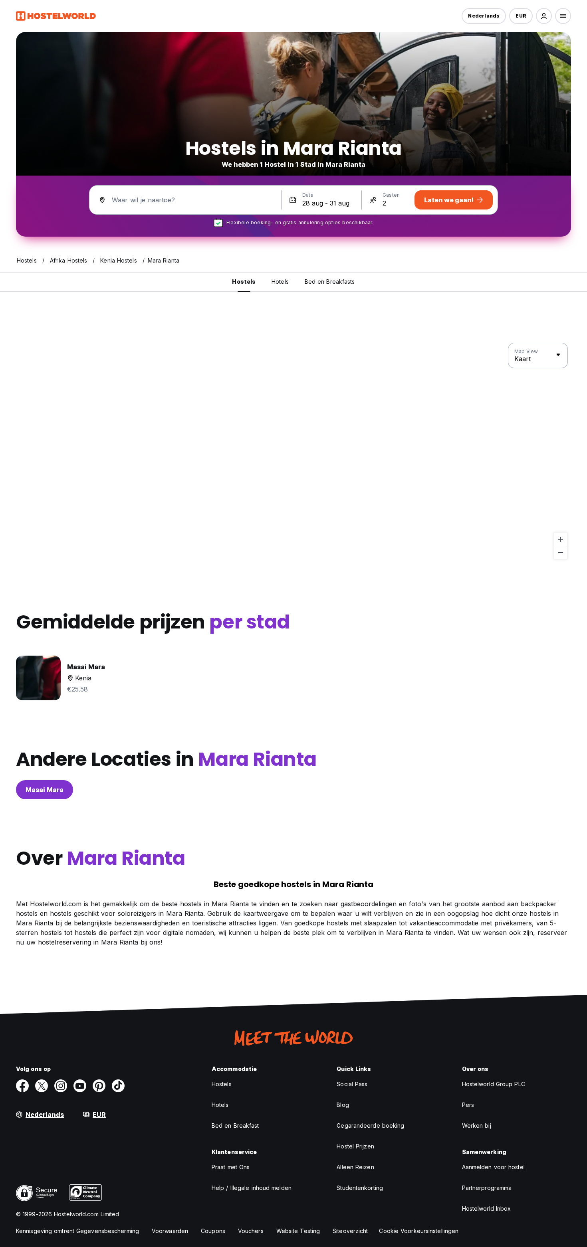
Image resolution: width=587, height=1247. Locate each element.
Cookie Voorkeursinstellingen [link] (418, 1230)
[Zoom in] (560, 539)
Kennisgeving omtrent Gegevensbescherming (77, 1230)
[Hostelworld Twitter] (41, 1085)
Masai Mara (44, 790)
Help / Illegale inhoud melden (252, 1187)
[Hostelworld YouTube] (79, 1085)
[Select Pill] (544, 16)
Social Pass (352, 1084)
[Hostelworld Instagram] (60, 1085)
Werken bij (476, 1125)
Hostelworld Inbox (486, 1208)
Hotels (220, 1104)
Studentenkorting (360, 1187)
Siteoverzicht (350, 1230)
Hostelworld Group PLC (493, 1084)
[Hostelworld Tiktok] (118, 1085)
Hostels (222, 1084)
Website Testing (298, 1230)
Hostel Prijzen (355, 1146)
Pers (468, 1104)
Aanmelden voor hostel (493, 1167)
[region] (293, 451)
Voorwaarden (170, 1230)
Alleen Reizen (355, 1167)
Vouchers (251, 1230)
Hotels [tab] (280, 281)
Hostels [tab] (244, 281)
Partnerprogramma (487, 1187)
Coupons (213, 1230)
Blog (343, 1104)
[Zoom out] (560, 552)
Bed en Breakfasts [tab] (330, 281)
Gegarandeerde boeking (370, 1125)
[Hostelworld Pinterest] (99, 1085)
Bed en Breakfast (235, 1125)
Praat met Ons (231, 1167)
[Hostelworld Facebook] (22, 1085)
